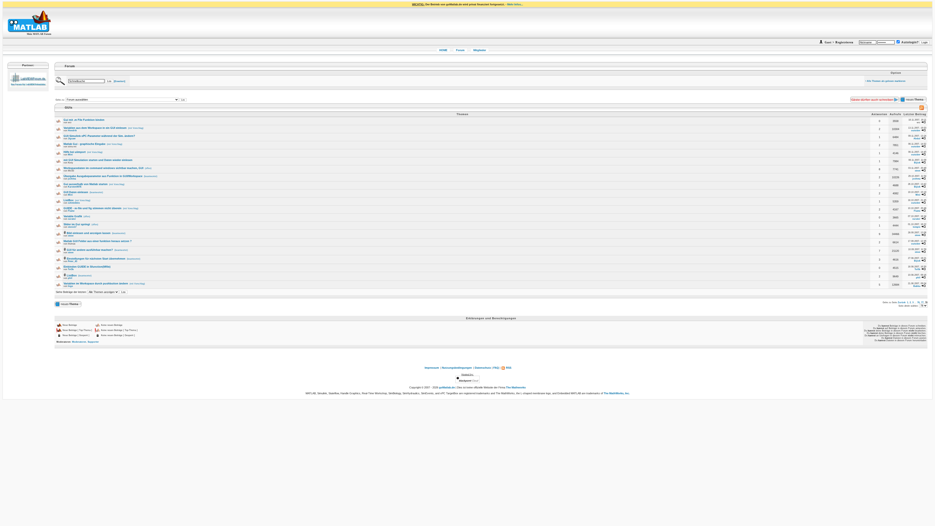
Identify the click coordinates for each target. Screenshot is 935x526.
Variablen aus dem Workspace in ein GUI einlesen (95, 127)
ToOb (71, 269)
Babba (916, 286)
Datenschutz (483, 367)
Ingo (70, 286)
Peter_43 (72, 261)
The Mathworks (516, 387)
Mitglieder (479, 50)
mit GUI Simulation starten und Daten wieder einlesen (98, 160)
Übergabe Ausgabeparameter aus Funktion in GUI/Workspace (103, 176)
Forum (460, 50)
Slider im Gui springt (77, 224)
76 (918, 302)
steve (917, 170)
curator (72, 219)
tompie (916, 227)
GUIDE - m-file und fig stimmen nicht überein (93, 208)
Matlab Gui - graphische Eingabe (84, 143)
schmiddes (74, 203)
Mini (70, 154)
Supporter (93, 342)
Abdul (917, 138)
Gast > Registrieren (838, 42)
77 (922, 302)
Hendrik (72, 130)
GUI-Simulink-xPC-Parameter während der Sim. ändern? (99, 135)
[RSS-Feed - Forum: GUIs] (921, 109)
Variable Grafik (73, 216)
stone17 (72, 227)
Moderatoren (79, 342)
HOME (443, 50)
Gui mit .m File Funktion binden (84, 119)
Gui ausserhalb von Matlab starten (86, 184)
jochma (72, 179)
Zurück (902, 302)
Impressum (432, 367)
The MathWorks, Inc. (617, 393)
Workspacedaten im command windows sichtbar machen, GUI (103, 168)
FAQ (496, 367)
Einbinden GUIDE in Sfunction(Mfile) (87, 266)
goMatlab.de (447, 387)
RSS (508, 367)
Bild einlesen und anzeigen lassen (89, 233)
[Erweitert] (119, 81)
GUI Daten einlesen (76, 192)
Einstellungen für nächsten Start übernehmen (96, 258)
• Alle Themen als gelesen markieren (885, 81)
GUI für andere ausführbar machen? (90, 249)
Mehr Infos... (515, 4)
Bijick (917, 162)
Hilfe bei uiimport (75, 151)
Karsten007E (75, 187)
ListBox (69, 200)
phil (70, 278)
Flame (71, 211)
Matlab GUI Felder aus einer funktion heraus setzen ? (98, 241)
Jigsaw (71, 138)
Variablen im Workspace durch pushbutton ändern (96, 283)
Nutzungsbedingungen (457, 367)
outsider (915, 130)
